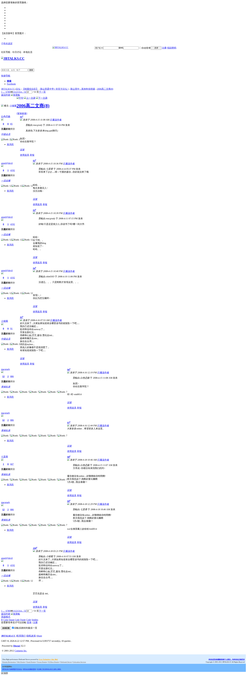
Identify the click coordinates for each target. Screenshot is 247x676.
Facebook (11, 84)
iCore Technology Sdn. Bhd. (48, 659)
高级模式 (5, 617)
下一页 (42, 92)
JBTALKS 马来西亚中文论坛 (12, 669)
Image (12, 620)
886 (12, 376)
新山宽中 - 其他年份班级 (82, 89)
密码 (121, 48)
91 (11, 328)
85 (11, 124)
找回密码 (171, 48)
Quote (23, 620)
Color (5, 620)
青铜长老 (5, 387)
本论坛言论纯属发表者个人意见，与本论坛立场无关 (227, 659)
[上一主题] (29, 98)
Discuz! (16, 646)
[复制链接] (22, 113)
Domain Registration (9, 662)
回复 (22, 149)
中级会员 (5, 134)
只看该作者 (56, 120)
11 (14, 92)
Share (39, 636)
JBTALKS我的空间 (29, 669)
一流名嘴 (5, 180)
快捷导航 (5, 76)
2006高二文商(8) (105, 89)
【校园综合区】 (30, 89)
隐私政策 (31, 636)
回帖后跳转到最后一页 (25, 628)
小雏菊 (13, 105)
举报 (32, 155)
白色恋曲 (5, 116)
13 (18, 92)
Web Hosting (21, 662)
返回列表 (5, 95)
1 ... (3, 92)
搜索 (31, 70)
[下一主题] (41, 98)
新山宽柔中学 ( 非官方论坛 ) (54, 89)
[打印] (20, 98)
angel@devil (7, 163)
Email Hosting (31, 662)
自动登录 (146, 48)
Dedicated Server (66, 662)
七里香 (4, 456)
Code (28, 620)
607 (12, 464)
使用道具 (24, 155)
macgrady (5, 369)
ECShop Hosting (53, 662)
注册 (164, 48)
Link (17, 620)
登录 (29, 622)
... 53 (24, 92)
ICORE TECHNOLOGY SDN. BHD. (49, 669)
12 (16, 92)
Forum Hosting (42, 662)
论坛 (18, 89)
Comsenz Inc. (21, 650)
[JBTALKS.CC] (60, 47)
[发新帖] (15, 95)
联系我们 (21, 636)
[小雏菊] (2, 105)
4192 (12, 170)
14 (20, 92)
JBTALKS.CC (8, 89)
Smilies (35, 620)
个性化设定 (7, 43)
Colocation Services (79, 662)
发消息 (10, 144)
